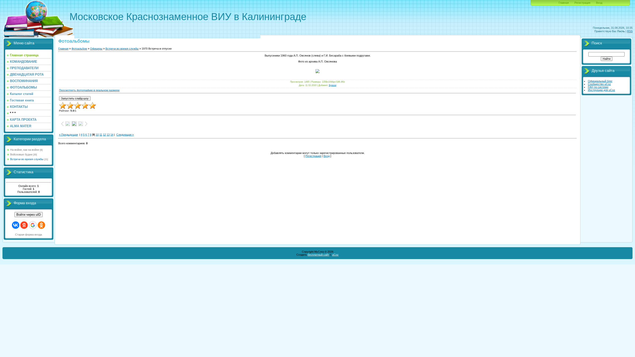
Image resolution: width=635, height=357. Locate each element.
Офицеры (96, 48)
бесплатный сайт (318, 254)
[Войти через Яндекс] (24, 225)
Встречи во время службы (26, 159)
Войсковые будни (21, 154)
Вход (599, 2)
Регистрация (582, 2)
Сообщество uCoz (599, 84)
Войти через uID (28, 214)
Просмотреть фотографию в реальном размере (89, 90)
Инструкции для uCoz (601, 90)
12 (104, 134)
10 (97, 134)
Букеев (332, 85)
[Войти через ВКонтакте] (15, 225)
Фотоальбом (79, 48)
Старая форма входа (28, 234)
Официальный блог (600, 81)
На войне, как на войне (24, 149)
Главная (564, 2)
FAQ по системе (598, 87)
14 (111, 134)
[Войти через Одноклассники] (41, 225)
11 (100, 134)
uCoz (335, 254)
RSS (630, 31)
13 (108, 134)
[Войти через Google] (33, 225)
